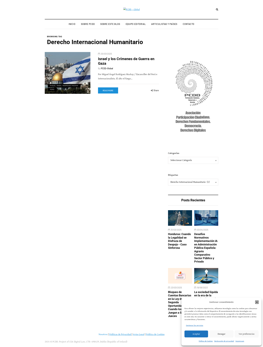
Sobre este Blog (110, 24)
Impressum (239, 341)
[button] (256, 302)
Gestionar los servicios (194, 325)
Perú (52, 89)
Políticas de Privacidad (120, 334)
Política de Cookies (206, 341)
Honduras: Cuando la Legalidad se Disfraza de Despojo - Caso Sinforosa (179, 240)
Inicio (72, 24)
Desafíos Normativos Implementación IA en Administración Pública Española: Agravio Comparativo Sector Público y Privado (205, 247)
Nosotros (103, 334)
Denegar (221, 334)
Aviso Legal (138, 334)
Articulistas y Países (164, 24)
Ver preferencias (246, 334)
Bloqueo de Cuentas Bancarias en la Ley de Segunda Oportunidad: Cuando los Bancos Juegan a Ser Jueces (179, 304)
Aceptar (196, 334)
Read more (108, 90)
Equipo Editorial (136, 24)
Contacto (188, 24)
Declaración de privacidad (224, 341)
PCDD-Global (107, 68)
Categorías (173, 153)
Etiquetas (173, 175)
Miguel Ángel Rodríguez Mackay (64, 85)
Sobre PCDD (88, 24)
